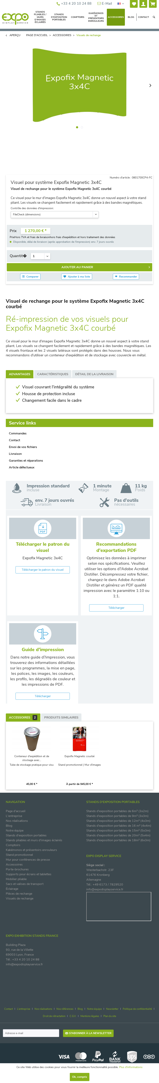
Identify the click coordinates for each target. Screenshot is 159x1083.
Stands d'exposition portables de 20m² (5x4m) (118, 835)
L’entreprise (23, 1009)
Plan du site (109, 1016)
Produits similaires (61, 717)
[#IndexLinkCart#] (153, 4)
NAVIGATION (15, 802)
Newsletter (112, 1009)
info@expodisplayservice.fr (104, 889)
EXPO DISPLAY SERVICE (103, 856)
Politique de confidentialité (137, 1009)
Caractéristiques (52, 374)
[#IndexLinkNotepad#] (134, 4)
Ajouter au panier (77, 267)
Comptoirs (13, 845)
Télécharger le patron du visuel (43, 570)
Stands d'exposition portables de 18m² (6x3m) (118, 840)
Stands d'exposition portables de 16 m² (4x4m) (118, 826)
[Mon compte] (143, 4)
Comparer (32, 276)
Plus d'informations (131, 1067)
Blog (9, 826)
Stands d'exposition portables (26, 835)
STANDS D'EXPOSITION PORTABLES (113, 802)
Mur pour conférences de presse (28, 860)
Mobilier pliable (16, 879)
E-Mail (106, 3)
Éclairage (12, 889)
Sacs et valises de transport (24, 884)
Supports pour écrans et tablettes (28, 874)
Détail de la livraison (94, 374)
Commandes (18, 433)
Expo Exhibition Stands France (32, 936)
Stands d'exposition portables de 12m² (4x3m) (118, 821)
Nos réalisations (17, 821)
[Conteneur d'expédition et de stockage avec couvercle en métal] (32, 738)
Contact (14, 440)
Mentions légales (89, 1016)
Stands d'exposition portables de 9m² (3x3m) (117, 816)
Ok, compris (79, 1077)
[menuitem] (134, 4)
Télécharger (116, 608)
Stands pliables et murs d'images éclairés (34, 840)
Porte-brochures (17, 869)
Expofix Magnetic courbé (79, 756)
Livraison (15, 454)
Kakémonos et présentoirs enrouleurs (31, 850)
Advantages (19, 374)
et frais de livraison (38, 237)
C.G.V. (73, 1016)
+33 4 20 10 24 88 (76, 3)
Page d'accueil (15, 811)
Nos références (64, 1009)
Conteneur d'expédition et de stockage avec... (31, 758)
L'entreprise (14, 816)
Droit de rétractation (54, 1016)
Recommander (127, 276)
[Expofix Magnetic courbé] (80, 738)
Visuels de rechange (19, 898)
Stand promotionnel (19, 855)
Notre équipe (14, 830)
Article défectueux (21, 467)
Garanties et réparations (26, 460)
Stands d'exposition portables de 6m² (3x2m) (117, 811)
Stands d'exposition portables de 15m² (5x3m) (118, 830)
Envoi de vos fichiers (23, 447)
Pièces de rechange (19, 894)
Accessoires (22, 717)
